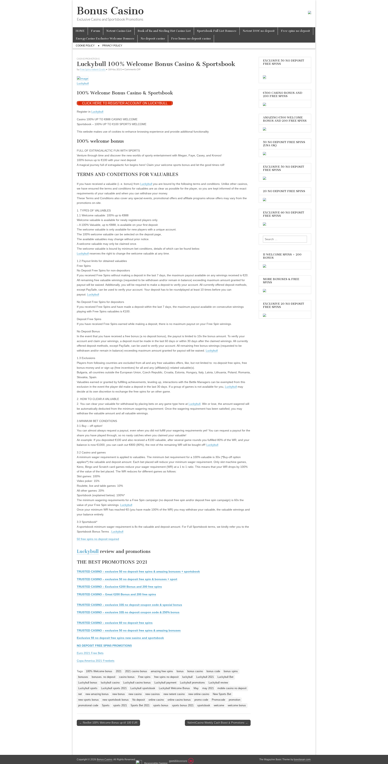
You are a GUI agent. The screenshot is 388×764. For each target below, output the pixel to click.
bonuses (83, 677)
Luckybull (83, 83)
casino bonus (127, 677)
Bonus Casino (110, 11)
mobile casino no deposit (232, 688)
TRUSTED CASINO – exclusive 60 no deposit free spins (115, 622)
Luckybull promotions (192, 682)
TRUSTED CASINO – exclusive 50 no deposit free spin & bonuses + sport (127, 579)
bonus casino (195, 671)
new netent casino (174, 694)
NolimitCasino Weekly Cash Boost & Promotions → (218, 722)
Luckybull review (218, 682)
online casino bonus (179, 699)
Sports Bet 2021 (140, 705)
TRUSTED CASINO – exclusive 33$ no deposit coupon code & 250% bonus (128, 612)
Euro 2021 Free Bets (90, 653)
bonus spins (231, 671)
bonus (180, 671)
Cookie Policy (85, 45)
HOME (80, 31)
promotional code (88, 705)
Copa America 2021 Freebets (95, 660)
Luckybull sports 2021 (114, 688)
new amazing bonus (97, 694)
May (196, 688)
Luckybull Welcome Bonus (174, 688)
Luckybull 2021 (205, 677)
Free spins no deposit (295, 31)
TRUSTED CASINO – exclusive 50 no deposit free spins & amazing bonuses (129, 630)
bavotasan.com (302, 759)
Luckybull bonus (87, 682)
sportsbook (203, 705)
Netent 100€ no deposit (259, 31)
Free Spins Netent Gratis (92, 69)
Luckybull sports (87, 688)
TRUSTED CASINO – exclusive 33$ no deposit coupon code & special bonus (129, 604)
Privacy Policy (112, 45)
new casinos (152, 694)
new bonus (118, 694)
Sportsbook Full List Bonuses (216, 31)
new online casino (198, 694)
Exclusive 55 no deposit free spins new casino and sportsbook (120, 637)
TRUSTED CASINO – (119, 586)
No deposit (138, 699)
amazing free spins (162, 671)
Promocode (218, 699)
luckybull (187, 677)
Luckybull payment (165, 682)
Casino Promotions (88, 58)
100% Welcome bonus (99, 671)
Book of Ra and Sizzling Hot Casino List (164, 31)
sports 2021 (120, 705)
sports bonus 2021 (183, 705)
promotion (234, 699)
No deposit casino (153, 38)
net (80, 694)
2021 (118, 671)
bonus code (213, 671)
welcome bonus (237, 705)
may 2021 (208, 688)
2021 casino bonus (136, 671)
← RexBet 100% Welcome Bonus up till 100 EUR (108, 722)
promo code (201, 699)
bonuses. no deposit (103, 677)
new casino (135, 694)
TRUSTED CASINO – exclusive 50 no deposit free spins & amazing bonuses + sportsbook (138, 571)
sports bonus (160, 705)
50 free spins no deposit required (98, 539)
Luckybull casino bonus (137, 682)
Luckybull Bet (225, 677)
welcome (219, 705)
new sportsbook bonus (115, 699)
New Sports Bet (222, 694)
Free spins (144, 677)
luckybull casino (110, 682)
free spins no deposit (166, 677)
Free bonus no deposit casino (191, 38)
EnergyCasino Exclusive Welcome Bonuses (105, 38)
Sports (106, 705)
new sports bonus (88, 699)
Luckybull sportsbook (142, 688)
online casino (156, 699)
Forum (95, 31)
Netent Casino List (118, 31)
